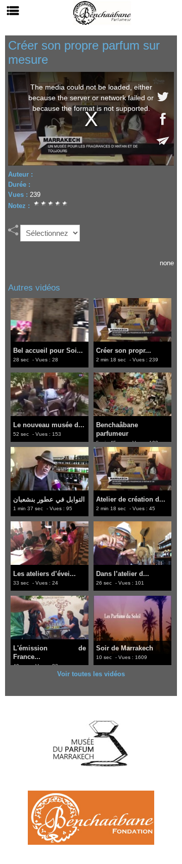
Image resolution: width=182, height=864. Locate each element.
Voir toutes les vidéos (91, 674)
